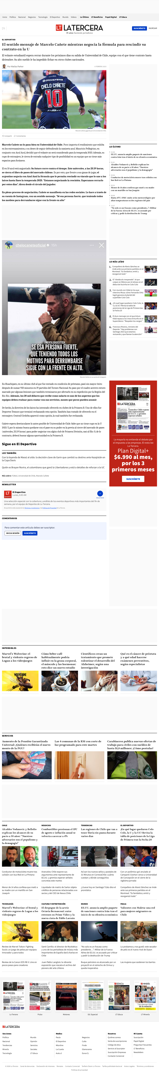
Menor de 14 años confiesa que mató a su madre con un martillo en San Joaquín (132, 189)
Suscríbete (30, 533)
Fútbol (14, 475)
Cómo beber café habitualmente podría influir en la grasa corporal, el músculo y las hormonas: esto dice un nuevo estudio (59, 661)
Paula (123, 904)
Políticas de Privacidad (49, 508)
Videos (74, 17)
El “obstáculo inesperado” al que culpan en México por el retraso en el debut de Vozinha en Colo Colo (128, 282)
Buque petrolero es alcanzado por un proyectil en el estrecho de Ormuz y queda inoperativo (98, 965)
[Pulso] (40, 1011)
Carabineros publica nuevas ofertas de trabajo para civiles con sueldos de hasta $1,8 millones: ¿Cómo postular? (131, 745)
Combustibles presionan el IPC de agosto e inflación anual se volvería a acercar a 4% (59, 833)
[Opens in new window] (66, 1011)
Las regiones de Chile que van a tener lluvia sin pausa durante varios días (99, 833)
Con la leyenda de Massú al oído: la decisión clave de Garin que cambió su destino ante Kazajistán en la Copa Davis (53, 459)
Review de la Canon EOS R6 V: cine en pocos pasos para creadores (19, 963)
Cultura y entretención (53, 904)
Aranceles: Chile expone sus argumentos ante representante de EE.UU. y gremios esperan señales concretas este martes (57, 876)
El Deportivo (55, 17)
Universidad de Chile (26, 475)
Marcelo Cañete (42, 475)
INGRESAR (153, 28)
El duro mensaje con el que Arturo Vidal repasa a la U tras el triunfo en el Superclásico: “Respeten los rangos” (128, 318)
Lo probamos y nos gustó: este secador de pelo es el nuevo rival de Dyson (138, 948)
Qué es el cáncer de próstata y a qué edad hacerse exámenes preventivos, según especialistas (138, 659)
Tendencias (86, 825)
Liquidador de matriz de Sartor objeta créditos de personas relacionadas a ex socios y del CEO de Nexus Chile (59, 890)
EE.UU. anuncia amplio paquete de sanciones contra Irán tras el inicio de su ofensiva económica (134, 156)
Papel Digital (111, 17)
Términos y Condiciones (32, 508)
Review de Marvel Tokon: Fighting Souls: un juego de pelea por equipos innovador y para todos (19, 949)
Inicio (4, 17)
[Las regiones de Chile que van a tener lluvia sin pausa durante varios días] (99, 856)
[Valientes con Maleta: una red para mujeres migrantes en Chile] (138, 931)
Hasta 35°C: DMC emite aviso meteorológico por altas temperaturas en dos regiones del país (133, 199)
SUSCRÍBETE (133, 479)
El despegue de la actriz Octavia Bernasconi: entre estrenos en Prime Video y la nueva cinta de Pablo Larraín (58, 913)
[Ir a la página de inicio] (79, 28)
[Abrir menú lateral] (4, 28)
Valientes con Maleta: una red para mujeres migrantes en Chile (137, 911)
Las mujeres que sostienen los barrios (137, 962)
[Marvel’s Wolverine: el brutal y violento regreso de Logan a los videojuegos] (20, 681)
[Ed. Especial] (92, 1011)
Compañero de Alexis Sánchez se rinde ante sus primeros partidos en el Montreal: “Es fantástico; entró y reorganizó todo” (127, 270)
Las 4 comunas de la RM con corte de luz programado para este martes (78, 743)
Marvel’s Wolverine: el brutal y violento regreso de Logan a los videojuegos (19, 657)
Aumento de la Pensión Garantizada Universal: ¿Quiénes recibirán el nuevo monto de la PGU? (26, 745)
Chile (4, 825)
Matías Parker (17, 66)
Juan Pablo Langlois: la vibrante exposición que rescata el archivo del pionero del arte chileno (58, 965)
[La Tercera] (13, 1011)
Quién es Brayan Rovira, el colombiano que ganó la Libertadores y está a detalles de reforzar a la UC (53, 467)
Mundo (65, 17)
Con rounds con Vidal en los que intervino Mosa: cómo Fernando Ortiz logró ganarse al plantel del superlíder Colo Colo (128, 294)
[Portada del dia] (133, 431)
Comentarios (21, 136)
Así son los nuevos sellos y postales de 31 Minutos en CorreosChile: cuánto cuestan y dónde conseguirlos (98, 874)
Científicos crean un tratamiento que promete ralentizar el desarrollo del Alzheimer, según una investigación (98, 661)
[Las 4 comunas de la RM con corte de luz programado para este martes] (79, 765)
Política (13, 17)
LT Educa (123, 17)
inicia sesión (12, 533)
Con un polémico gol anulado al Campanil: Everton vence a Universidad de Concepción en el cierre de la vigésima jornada (138, 876)
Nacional (22, 17)
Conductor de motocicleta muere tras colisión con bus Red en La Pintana (134, 179)
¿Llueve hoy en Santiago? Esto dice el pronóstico (98, 889)
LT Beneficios (97, 17)
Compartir (8, 136)
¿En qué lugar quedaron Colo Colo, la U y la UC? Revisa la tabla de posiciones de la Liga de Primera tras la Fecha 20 (128, 307)
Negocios (32, 17)
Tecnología (42, 17)
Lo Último (84, 17)
